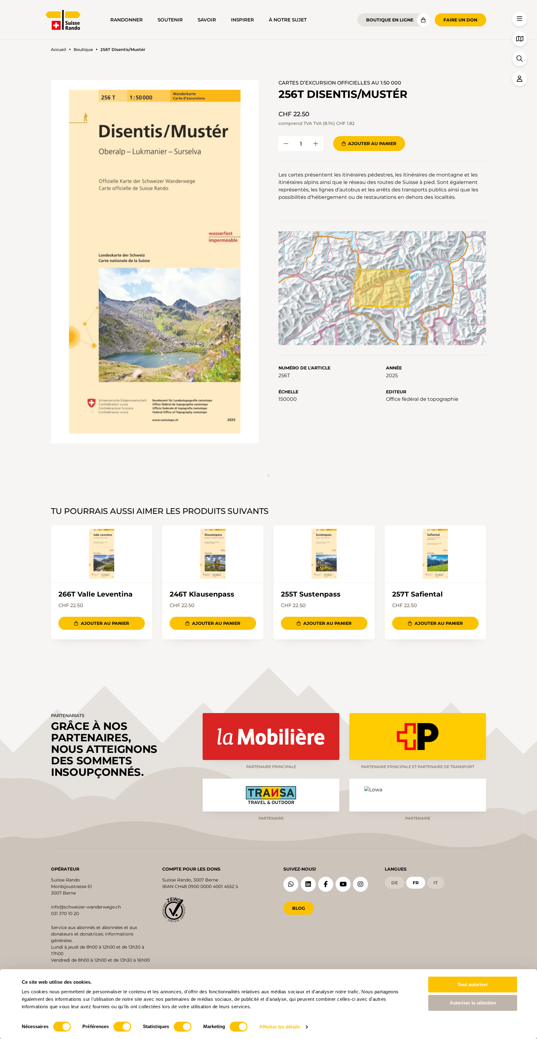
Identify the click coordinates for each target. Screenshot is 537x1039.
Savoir (207, 20)
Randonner (126, 20)
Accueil (58, 49)
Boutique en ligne (389, 20)
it (436, 883)
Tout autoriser (472, 984)
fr (416, 883)
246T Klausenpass (202, 594)
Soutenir (170, 20)
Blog (298, 908)
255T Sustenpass (311, 594)
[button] (155, 261)
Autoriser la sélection (473, 1002)
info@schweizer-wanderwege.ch (86, 907)
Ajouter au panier (372, 143)
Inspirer (242, 20)
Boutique (83, 49)
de (394, 883)
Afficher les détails (279, 1026)
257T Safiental (417, 594)
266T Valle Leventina (95, 594)
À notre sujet (288, 20)
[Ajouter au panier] (285, 143)
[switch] (122, 1027)
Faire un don (460, 20)
